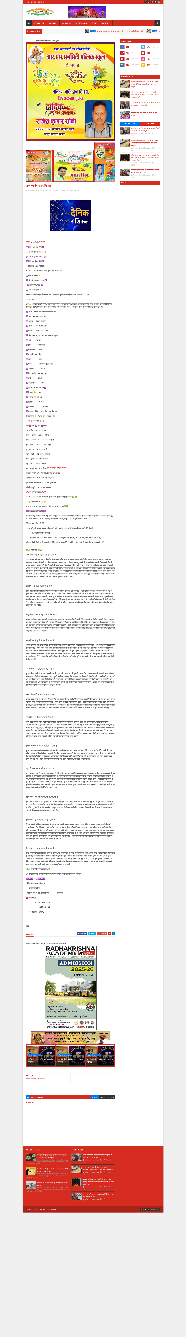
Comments (150, 124)
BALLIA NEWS (66, 23)
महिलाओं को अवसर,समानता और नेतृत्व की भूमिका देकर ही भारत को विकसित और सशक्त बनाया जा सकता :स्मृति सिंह (145, 94)
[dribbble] (152, 2)
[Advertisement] (70, 1088)
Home (27, 2)
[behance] (159, 2)
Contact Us (41, 2)
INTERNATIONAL (39, 23)
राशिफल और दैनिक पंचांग (71, 190)
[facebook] (145, 2)
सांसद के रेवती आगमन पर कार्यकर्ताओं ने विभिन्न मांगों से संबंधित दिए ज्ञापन (145, 170)
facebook (111, 1097)
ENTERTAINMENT (81, 23)
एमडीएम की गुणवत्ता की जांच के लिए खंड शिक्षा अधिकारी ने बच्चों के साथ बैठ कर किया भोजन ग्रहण (144, 84)
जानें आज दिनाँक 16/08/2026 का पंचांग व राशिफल (70, 1060)
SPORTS (94, 23)
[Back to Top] (159, 1209)
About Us (33, 2)
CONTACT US (105, 23)
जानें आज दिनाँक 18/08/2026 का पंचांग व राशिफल (41, 1060)
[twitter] (148, 2)
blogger (95, 1097)
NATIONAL (52, 23)
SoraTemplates (35, 1209)
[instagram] (155, 2)
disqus (102, 1097)
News (66, 31)
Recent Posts (130, 124)
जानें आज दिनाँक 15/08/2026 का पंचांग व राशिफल (100, 1060)
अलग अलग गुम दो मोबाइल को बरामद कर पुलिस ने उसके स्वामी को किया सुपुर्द (93, 31)
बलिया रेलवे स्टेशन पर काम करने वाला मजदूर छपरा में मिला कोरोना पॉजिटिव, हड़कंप (52, 1156)
